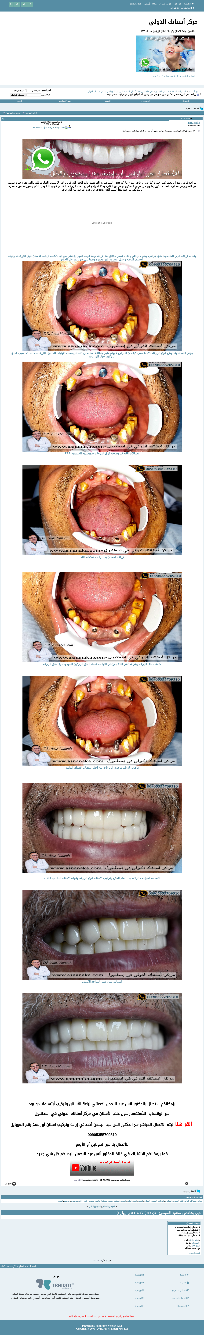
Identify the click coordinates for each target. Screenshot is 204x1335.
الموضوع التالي (95, 1206)
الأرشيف (12, 1266)
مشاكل (193, 1201)
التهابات (176, 1201)
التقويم (107, 101)
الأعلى (3, 1266)
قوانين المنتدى (194, 1253)
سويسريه (74, 1201)
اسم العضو (46, 90)
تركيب (97, 1201)
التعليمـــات (145, 101)
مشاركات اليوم (65, 101)
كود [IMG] (196, 1246)
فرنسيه (67, 1201)
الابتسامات (196, 1243)
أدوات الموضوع (31, 113)
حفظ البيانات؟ (18, 91)
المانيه (186, 1201)
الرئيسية (188, 4)
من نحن (156, 76)
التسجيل (185, 101)
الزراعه (161, 1201)
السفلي (154, 1201)
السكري (147, 1201)
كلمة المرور (46, 95)
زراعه (81, 1201)
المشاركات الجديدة (178, 1290)
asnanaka (193, 122)
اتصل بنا (183, 1283)
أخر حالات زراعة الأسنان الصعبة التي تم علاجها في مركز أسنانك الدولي (120, 91)
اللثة (181, 1201)
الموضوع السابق (108, 1206)
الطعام (129, 1201)
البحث (19, 101)
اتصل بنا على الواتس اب (180, 8)
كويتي (60, 1201)
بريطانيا (104, 1201)
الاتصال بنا (31, 1266)
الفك (135, 1201)
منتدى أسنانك (194, 91)
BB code (194, 1240)
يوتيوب (91, 1201)
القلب (123, 1201)
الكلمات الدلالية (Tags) (193, 1197)
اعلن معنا (182, 1306)
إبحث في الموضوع (13, 113)
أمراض (199, 1201)
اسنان (110, 1201)
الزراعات (168, 1201)
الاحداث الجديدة (179, 1298)
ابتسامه (117, 1201)
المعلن (21, 1266)
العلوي (140, 1201)
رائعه (86, 1201)
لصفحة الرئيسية (187, 76)
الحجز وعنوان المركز (169, 76)
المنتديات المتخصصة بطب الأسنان (170, 91)
